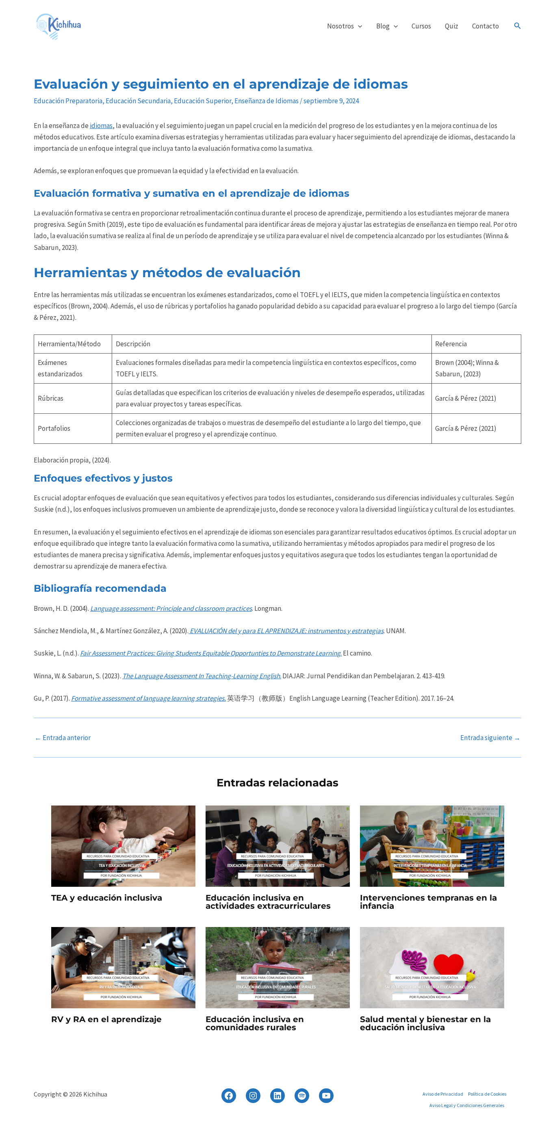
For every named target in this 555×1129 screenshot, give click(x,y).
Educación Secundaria (138, 100)
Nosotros (340, 26)
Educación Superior (202, 100)
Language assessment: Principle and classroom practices (171, 608)
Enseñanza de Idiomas (266, 100)
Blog (383, 26)
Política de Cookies (487, 1094)
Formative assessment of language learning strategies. (148, 698)
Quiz (451, 26)
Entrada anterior (63, 737)
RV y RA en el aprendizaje (106, 1019)
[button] (358, 26)
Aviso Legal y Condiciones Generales (466, 1105)
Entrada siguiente (490, 737)
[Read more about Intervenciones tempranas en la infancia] (432, 845)
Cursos (421, 26)
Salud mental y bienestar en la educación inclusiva (425, 1023)
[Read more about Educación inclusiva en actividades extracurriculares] (278, 845)
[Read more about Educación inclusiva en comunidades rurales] (278, 966)
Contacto (485, 26)
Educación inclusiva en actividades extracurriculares (268, 902)
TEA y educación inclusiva (106, 898)
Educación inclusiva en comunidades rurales (255, 1023)
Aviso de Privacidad (443, 1094)
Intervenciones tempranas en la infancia (428, 902)
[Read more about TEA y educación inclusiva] (123, 845)
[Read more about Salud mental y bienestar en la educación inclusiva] (432, 966)
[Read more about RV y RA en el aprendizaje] (123, 966)
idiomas (101, 125)
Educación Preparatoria (68, 100)
